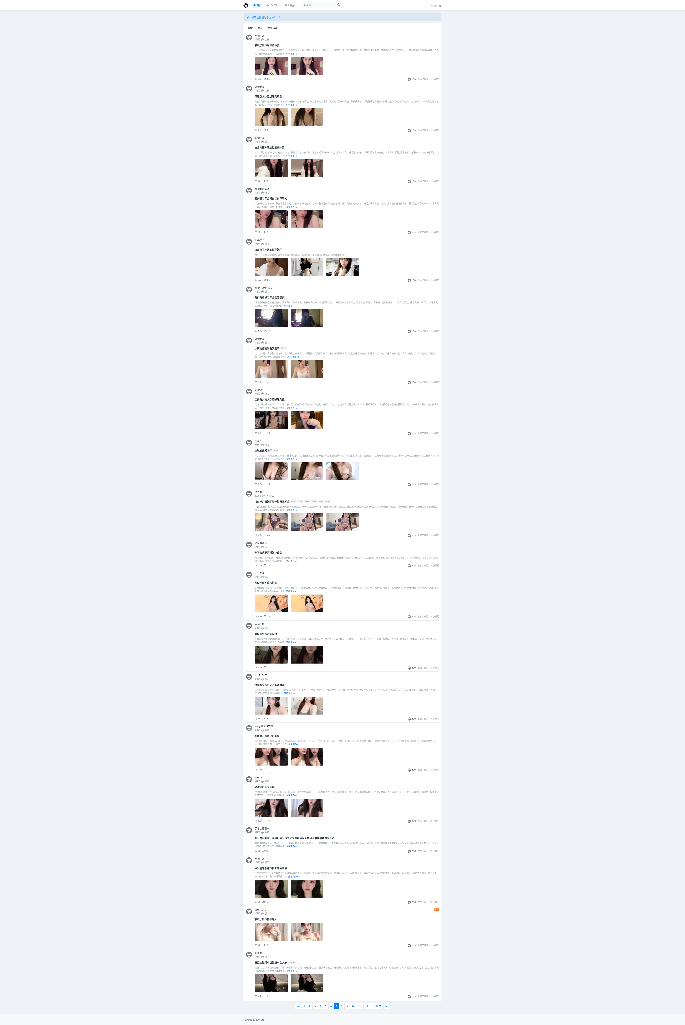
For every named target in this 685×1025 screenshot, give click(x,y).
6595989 (260, 86)
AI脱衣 (291, 5)
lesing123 (260, 240)
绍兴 (321, 501)
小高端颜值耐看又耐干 (267, 348)
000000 (259, 953)
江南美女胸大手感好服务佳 (270, 399)
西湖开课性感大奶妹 (266, 582)
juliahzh (259, 389)
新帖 (260, 27)
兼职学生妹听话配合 (266, 634)
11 (360, 1006)
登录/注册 (436, 5)
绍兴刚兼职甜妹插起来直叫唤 (271, 868)
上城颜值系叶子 (263, 450)
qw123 (258, 777)
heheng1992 (262, 188)
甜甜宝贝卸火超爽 (265, 787)
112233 (259, 492)
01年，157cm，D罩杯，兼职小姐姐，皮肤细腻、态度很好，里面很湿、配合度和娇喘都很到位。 (301, 254)
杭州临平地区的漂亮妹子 (268, 249)
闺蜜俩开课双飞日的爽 (267, 736)
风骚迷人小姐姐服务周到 (268, 96)
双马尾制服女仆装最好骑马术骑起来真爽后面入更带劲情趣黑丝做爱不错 (294, 838)
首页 (259, 5)
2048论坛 (274, 5)
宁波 (300, 501)
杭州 (283, 348)
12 (366, 1006)
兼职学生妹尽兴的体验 (267, 45)
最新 (250, 27)
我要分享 (273, 27)
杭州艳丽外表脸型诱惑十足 (270, 147)
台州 (328, 501)
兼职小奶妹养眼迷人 (266, 919)
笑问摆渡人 (261, 543)
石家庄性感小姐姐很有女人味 (271, 962)
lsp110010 (260, 909)
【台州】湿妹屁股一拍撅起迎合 (272, 501)
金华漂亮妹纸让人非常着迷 (270, 685)
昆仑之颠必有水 (263, 828)
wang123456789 (264, 726)
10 (353, 1006)
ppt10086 (260, 573)
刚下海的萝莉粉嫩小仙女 (268, 552)
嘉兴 (314, 501)
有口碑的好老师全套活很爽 (270, 297)
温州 (307, 501)
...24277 (376, 1006)
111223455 (261, 675)
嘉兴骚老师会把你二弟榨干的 (271, 198)
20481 (258, 441)
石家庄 (292, 962)
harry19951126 (263, 287)
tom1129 (260, 35)
